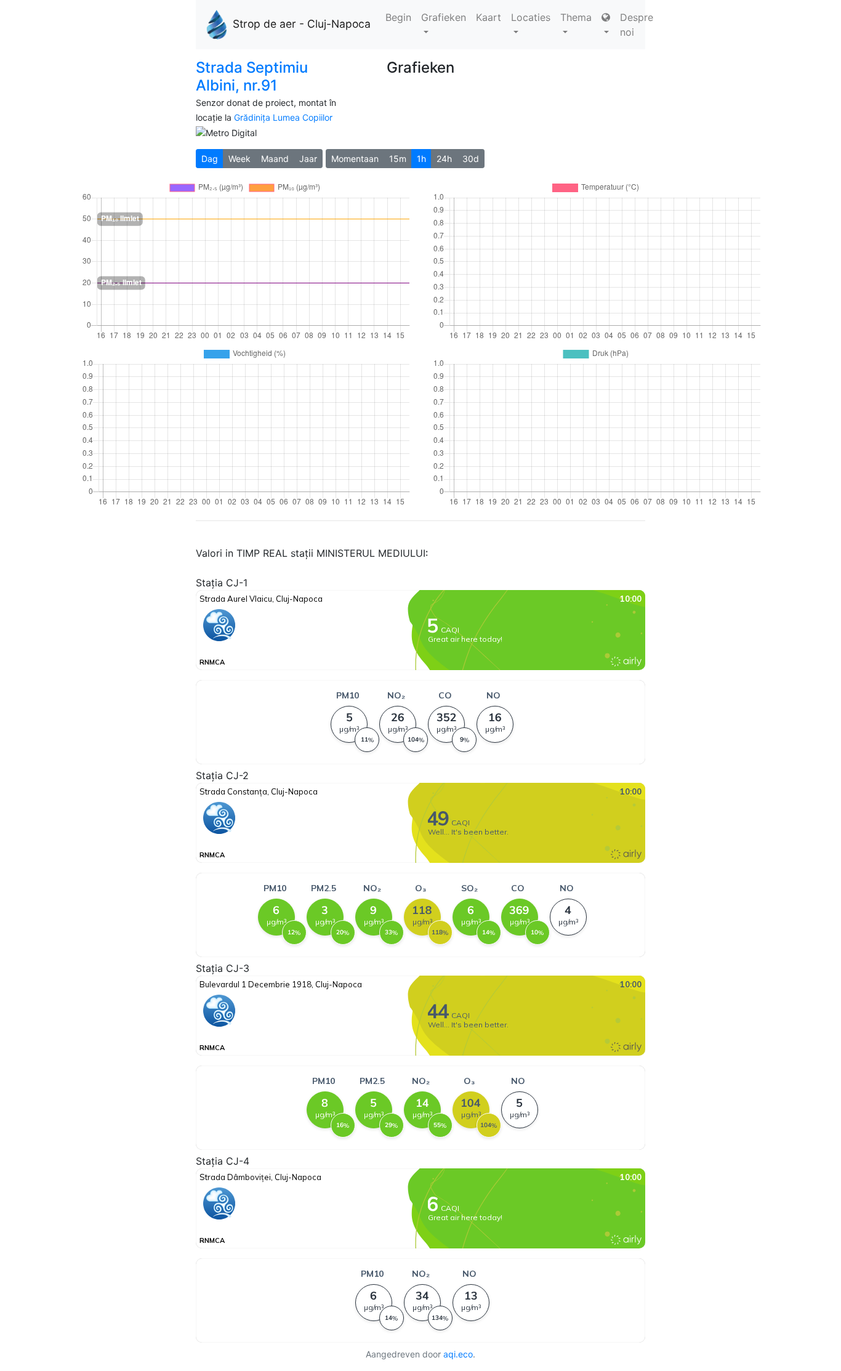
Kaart (488, 17)
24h (444, 158)
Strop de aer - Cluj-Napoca (302, 23)
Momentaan (355, 158)
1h (421, 158)
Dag (209, 158)
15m (397, 158)
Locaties (530, 17)
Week (239, 158)
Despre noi (636, 24)
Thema (576, 17)
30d (470, 158)
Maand (275, 158)
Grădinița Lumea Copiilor (283, 117)
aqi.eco (458, 1354)
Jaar (308, 158)
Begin (398, 17)
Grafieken (443, 17)
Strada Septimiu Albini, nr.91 (252, 76)
